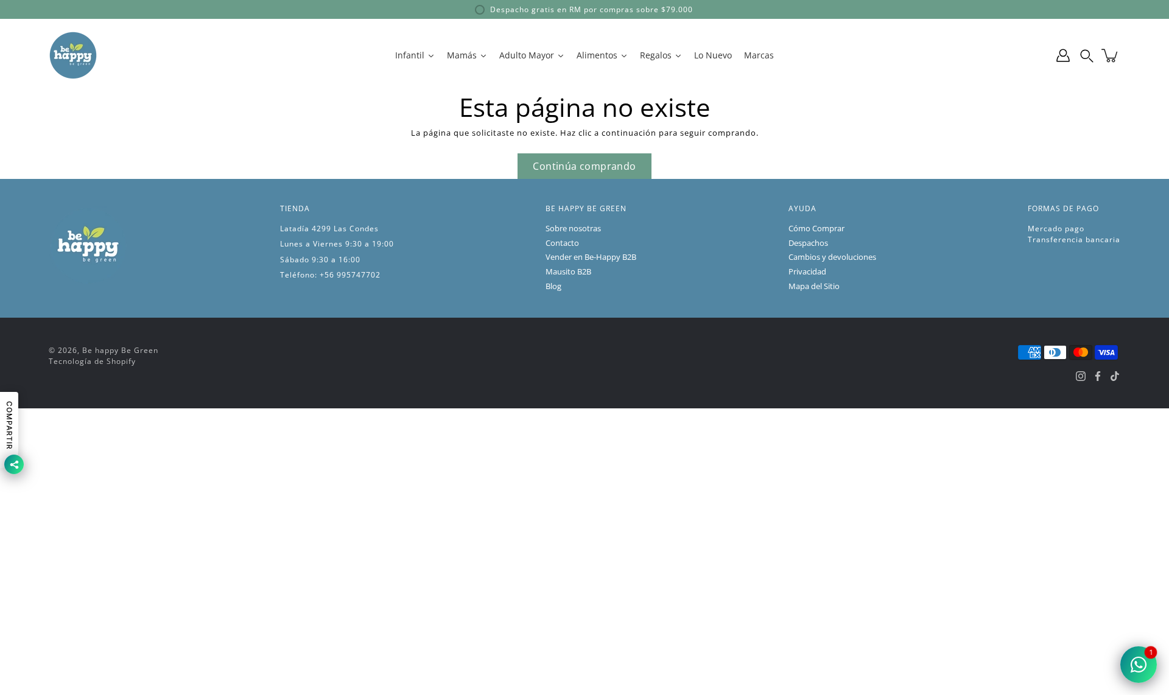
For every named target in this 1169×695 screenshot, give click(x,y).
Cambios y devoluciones (832, 257)
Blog (553, 286)
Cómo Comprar (816, 228)
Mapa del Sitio (814, 286)
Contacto (562, 243)
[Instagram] (1080, 376)
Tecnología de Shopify (92, 361)
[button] (1087, 55)
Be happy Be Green (120, 350)
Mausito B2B (568, 272)
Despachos (808, 243)
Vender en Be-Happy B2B (591, 257)
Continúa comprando (584, 166)
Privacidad (807, 272)
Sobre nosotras (573, 228)
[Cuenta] (1063, 55)
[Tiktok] (1114, 376)
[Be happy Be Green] (73, 55)
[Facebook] (1097, 376)
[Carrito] (1110, 55)
